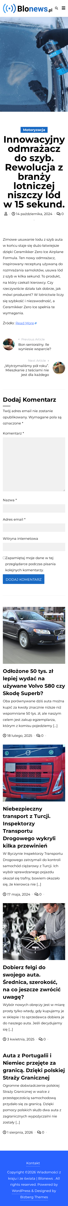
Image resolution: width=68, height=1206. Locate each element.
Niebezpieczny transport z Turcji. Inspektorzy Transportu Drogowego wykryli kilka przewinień (29, 827)
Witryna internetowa (20, 539)
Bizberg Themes (34, 1197)
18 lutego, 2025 (19, 736)
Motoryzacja (34, 130)
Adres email (14, 519)
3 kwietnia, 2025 (20, 1039)
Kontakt (33, 1163)
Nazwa (10, 500)
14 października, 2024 (34, 214)
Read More (24, 323)
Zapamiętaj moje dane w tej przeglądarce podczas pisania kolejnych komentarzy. (30, 564)
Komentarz (13, 433)
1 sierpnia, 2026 (20, 1132)
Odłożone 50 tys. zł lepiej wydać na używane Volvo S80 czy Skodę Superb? (34, 682)
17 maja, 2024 (18, 894)
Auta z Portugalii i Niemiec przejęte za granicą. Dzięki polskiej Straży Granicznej (34, 1066)
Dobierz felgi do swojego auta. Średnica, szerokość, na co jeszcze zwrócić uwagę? (32, 982)
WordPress (21, 1191)
